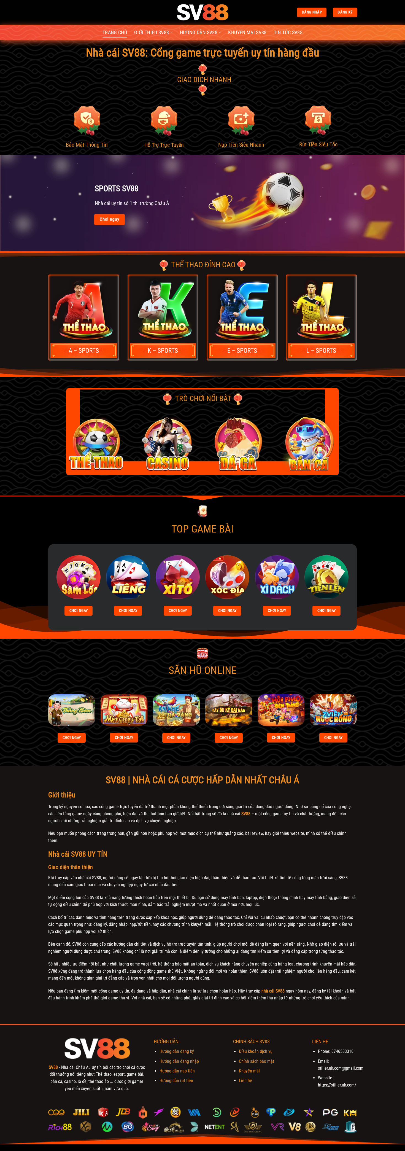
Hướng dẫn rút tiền (176, 1080)
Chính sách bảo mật (256, 1061)
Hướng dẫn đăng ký (177, 1051)
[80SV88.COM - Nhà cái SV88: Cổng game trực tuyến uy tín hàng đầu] (202, 12)
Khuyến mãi (249, 1071)
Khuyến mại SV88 (247, 32)
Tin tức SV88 (288, 32)
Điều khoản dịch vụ (255, 1051)
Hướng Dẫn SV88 (198, 32)
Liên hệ (245, 1080)
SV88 (245, 813)
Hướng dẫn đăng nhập (179, 1061)
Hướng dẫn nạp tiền (177, 1071)
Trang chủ (114, 32)
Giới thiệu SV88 (151, 32)
